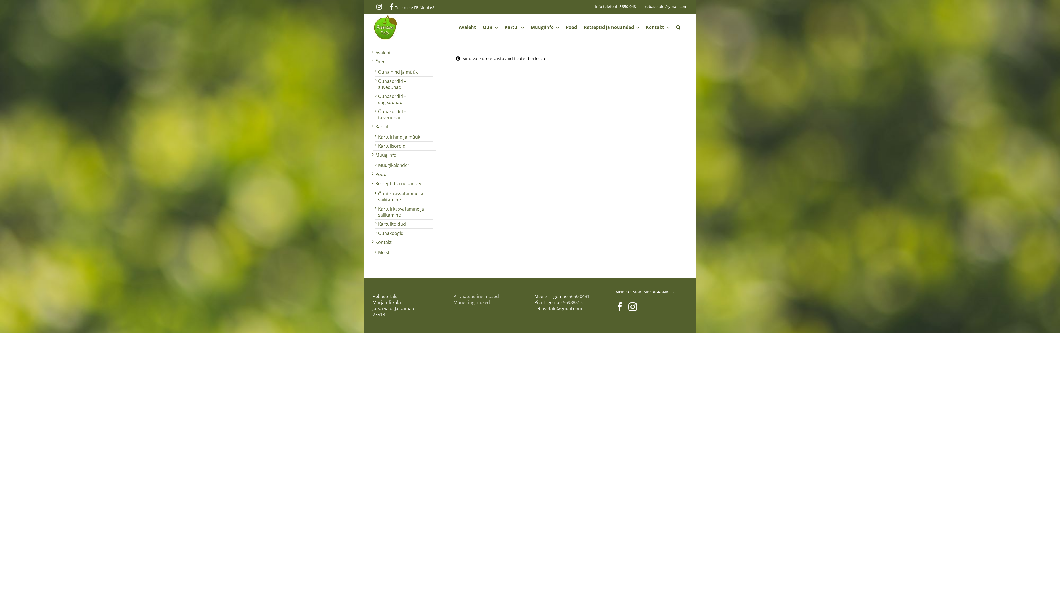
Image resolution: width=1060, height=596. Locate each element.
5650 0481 (629, 6)
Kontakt (383, 242)
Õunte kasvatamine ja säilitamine (400, 197)
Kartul (381, 127)
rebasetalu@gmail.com (666, 6)
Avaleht (383, 53)
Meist (383, 252)
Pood (380, 174)
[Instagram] (632, 306)
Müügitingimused (472, 302)
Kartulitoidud (392, 224)
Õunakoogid (391, 233)
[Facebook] (619, 306)
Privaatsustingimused (476, 296)
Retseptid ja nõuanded (399, 183)
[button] (678, 27)
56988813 (573, 302)
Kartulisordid (392, 146)
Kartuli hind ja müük (399, 137)
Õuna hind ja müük (398, 72)
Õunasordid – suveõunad (392, 84)
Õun (379, 62)
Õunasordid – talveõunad (392, 114)
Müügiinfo (385, 155)
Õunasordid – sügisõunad (392, 99)
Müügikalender (393, 165)
